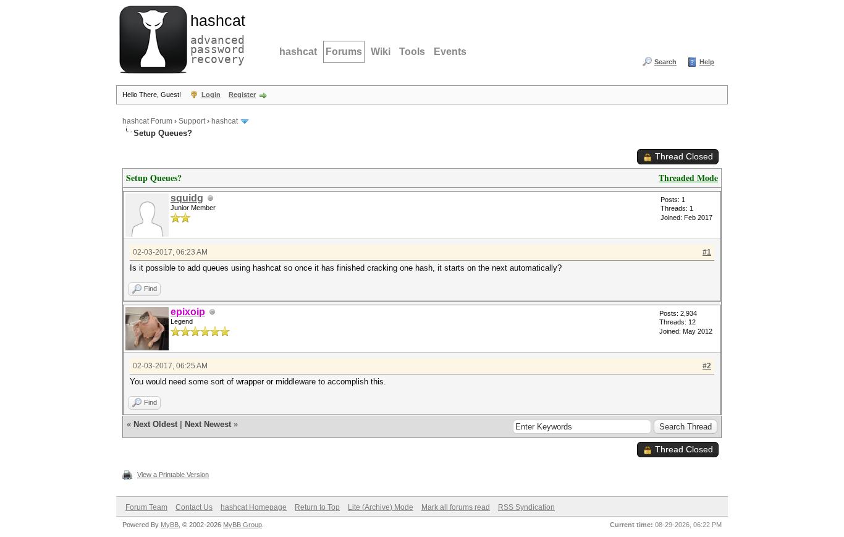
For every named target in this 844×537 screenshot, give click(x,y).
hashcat (298, 51)
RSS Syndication (526, 507)
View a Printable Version (173, 474)
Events (450, 51)
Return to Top (317, 507)
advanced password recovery (215, 38)
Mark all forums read (455, 507)
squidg (187, 198)
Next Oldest (155, 424)
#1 (707, 252)
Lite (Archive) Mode (380, 507)
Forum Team (146, 507)
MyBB (170, 524)
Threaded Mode (688, 177)
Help (706, 62)
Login (211, 94)
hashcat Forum (147, 121)
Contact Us (194, 507)
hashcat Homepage (254, 507)
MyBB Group (242, 524)
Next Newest (208, 424)
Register (242, 94)
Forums (344, 51)
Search (665, 62)
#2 (707, 366)
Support (192, 121)
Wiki (380, 51)
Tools (412, 51)
